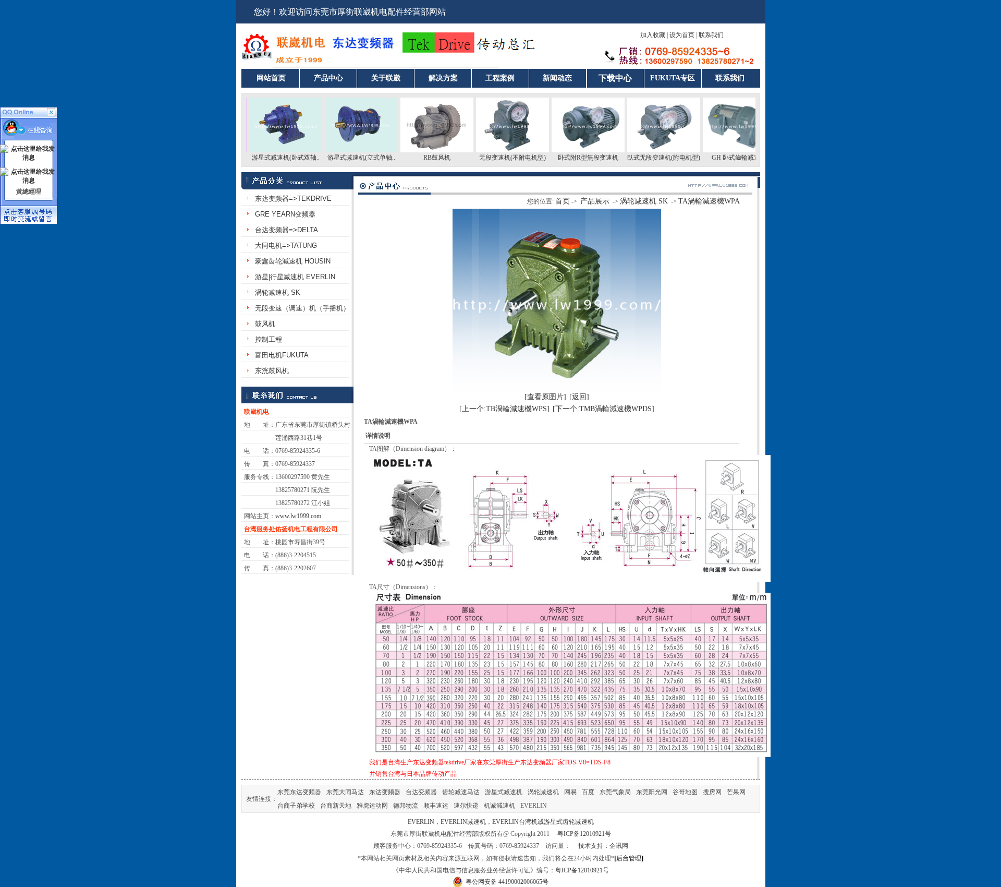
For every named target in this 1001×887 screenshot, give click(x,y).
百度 (588, 792)
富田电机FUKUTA (282, 355)
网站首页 (271, 78)
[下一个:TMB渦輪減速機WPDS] (603, 409)
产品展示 (594, 201)
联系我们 (711, 35)
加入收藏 (652, 35)
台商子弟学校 (296, 805)
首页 (562, 201)
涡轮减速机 (543, 792)
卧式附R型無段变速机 (566, 157)
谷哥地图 (685, 792)
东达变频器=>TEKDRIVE (293, 198)
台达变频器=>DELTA (286, 230)
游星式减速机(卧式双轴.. (264, 157)
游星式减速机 (503, 792)
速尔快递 (466, 805)
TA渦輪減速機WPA (709, 201)
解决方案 (443, 78)
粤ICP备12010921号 (584, 833)
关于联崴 (385, 78)
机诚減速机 (499, 805)
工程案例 (500, 78)
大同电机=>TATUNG (286, 245)
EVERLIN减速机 (463, 821)
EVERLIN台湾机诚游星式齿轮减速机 (543, 821)
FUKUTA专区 (672, 78)
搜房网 (712, 792)
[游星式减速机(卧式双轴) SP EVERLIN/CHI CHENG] (264, 150)
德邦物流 (405, 805)
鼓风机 (265, 324)
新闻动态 (557, 78)
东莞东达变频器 (299, 792)
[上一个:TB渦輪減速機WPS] (504, 409)
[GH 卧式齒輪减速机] (717, 150)
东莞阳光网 (651, 792)
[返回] (579, 397)
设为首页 (681, 35)
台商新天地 (335, 805)
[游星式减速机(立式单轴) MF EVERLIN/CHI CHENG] (339, 150)
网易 (570, 792)
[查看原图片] (545, 397)
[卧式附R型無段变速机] (566, 150)
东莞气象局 (615, 792)
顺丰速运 (435, 805)
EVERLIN (533, 805)
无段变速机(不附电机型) (491, 157)
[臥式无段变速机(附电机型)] (642, 150)
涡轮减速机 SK (277, 292)
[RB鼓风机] (415, 150)
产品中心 (328, 78)
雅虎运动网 (372, 805)
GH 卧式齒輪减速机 (717, 157)
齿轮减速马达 (461, 792)
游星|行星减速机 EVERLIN (295, 277)
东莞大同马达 (345, 792)
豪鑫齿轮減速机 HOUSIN (293, 261)
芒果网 (736, 792)
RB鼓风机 (415, 157)
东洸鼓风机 (272, 371)
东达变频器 (384, 792)
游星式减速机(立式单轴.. (340, 157)
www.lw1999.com (298, 516)
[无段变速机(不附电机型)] (491, 150)
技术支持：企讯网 (603, 845)
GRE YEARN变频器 (285, 214)
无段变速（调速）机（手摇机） (302, 308)
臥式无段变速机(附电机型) (642, 157)
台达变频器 (421, 792)
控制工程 (268, 339)
